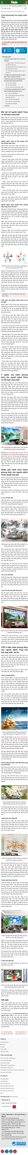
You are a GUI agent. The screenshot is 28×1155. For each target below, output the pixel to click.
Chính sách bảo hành (6, 1060)
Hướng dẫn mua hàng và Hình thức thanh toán (12, 1070)
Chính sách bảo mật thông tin (8, 1058)
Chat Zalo (7, 1151)
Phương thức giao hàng (7, 1067)
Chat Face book (11, 1151)
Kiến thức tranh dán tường (17, 11)
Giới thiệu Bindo (5, 1079)
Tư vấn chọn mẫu (9, 50)
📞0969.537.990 (4, 5)
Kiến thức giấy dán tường (7, 1086)
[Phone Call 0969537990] (2, 1151)
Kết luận (7, 105)
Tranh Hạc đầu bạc (12, 103)
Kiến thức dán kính (5, 1083)
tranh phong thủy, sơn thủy (15, 452)
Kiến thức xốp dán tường (7, 1090)
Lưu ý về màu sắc (12, 83)
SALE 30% (14, 1151)
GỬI (14, 1106)
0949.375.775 (5, 1129)
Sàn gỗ (2, 1046)
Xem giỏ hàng (13, 1096)
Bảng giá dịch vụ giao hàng (7, 1065)
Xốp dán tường (4, 1051)
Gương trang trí (4, 1042)
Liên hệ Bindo (4, 1081)
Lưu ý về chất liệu (12, 85)
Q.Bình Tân (23, 5)
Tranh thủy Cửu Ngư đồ (13, 99)
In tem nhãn (4, 1049)
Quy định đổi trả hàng (6, 1072)
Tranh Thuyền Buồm (13, 93)
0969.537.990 (8, 1135)
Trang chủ (3, 11)
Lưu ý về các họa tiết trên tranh (15, 87)
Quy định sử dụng (5, 1063)
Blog (8, 11)
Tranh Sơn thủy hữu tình (14, 101)
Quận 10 (17, 5)
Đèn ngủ (3, 1044)
